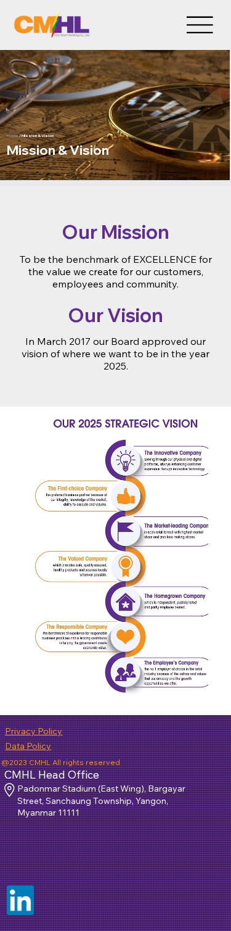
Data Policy (28, 745)
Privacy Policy (33, 731)
